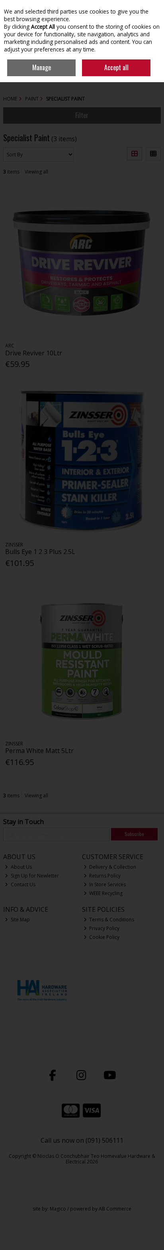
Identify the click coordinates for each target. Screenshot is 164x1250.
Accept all (116, 67)
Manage (41, 67)
